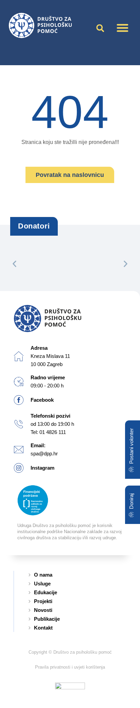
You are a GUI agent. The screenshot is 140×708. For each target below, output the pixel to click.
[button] (122, 27)
